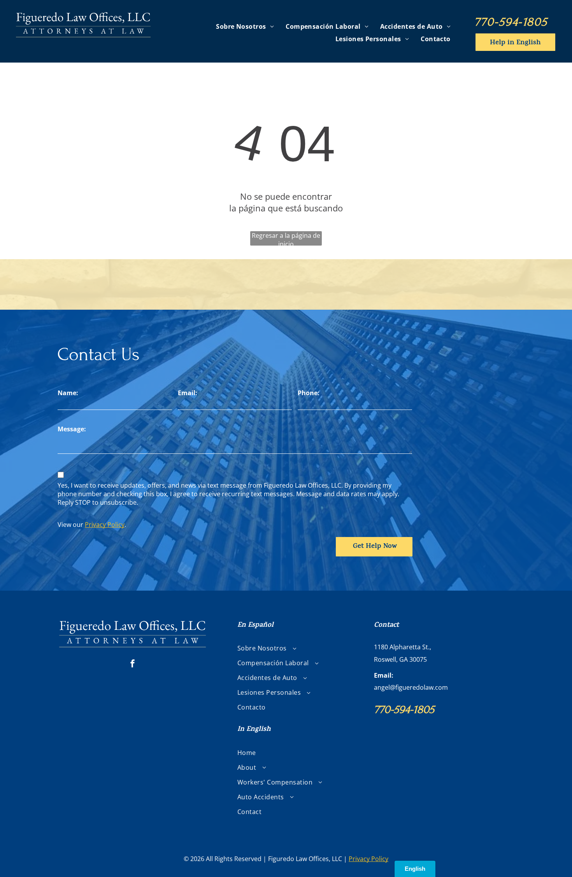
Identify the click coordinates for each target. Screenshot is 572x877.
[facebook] (132, 664)
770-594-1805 (510, 22)
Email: (187, 393)
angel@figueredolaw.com (411, 687)
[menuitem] (245, 26)
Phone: (308, 393)
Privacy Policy (105, 524)
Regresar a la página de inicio (286, 238)
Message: (72, 429)
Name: (68, 393)
